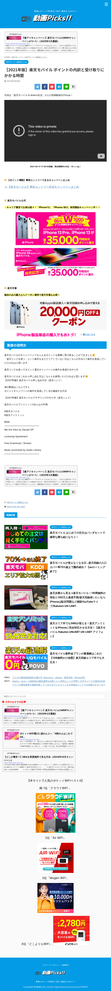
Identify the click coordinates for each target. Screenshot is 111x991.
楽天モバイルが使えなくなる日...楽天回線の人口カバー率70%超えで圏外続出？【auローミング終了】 (78, 567)
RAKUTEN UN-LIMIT (16, 507)
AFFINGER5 (82, 987)
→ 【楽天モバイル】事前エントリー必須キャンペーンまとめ (41, 187)
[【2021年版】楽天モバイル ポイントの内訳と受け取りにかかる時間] (59, 87)
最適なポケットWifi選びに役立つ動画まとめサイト (55, 981)
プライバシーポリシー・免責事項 (55, 965)
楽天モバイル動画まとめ (17, 502)
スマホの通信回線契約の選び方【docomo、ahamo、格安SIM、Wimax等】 (49, 677)
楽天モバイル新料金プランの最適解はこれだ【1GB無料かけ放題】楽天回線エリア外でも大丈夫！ (77, 658)
